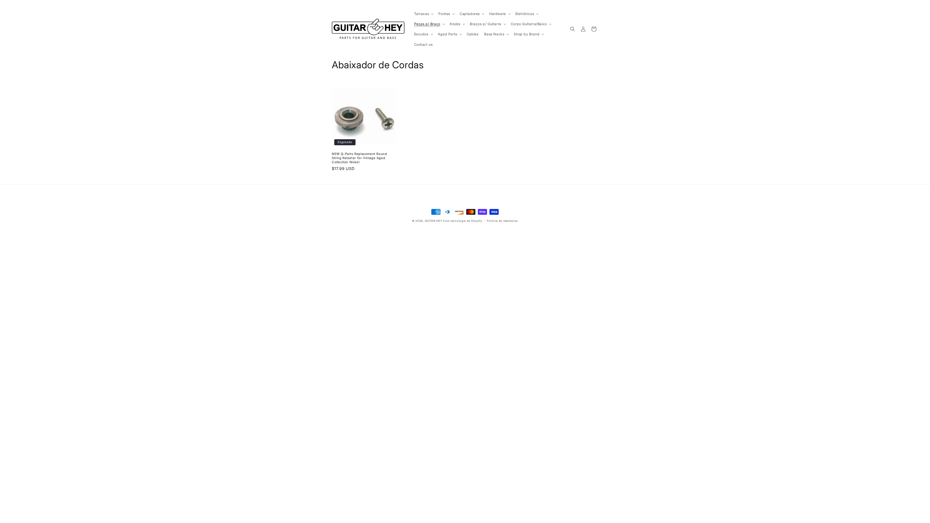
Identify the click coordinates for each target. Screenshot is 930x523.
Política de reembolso (502, 221)
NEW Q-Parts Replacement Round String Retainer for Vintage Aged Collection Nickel (359, 158)
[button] (423, 14)
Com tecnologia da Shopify (462, 221)
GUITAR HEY (433, 221)
